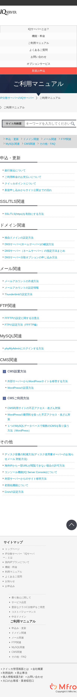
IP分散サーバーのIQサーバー (17, 97)
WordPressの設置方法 (20, 387)
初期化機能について (16, 485)
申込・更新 (12, 139)
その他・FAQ (47, 143)
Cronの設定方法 (14, 491)
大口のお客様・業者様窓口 (18, 680)
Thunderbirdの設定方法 (18, 294)
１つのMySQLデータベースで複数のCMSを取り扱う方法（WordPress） (38, 428)
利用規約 (8, 672)
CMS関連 (29, 143)
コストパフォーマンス (24, 611)
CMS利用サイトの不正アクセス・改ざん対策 (33, 408)
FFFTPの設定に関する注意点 (22, 318)
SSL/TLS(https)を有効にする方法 (24, 213)
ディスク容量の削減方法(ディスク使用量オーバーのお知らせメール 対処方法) (39, 456)
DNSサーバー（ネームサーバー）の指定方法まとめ (35, 250)
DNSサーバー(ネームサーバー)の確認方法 (29, 244)
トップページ (12, 549)
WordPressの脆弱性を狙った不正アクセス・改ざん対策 (38, 417)
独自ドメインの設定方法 (19, 237)
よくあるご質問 (38, 49)
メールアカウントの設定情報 (22, 287)
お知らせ (10, 581)
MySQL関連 (13, 143)
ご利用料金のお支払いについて (23, 176)
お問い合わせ (38, 56)
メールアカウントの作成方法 (22, 281)
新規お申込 (38, 70)
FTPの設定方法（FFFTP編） (22, 324)
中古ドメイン (19, 616)
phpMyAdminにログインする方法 (24, 348)
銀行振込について (15, 170)
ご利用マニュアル (38, 42)
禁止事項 (22, 672)
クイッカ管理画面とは (16, 668)
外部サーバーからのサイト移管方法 (26, 478)
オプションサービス (38, 63)
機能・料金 (38, 35)
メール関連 (49, 139)
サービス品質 (19, 602)
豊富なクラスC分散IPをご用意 (28, 607)
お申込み (10, 586)
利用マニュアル (13, 571)
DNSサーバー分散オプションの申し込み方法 (31, 257)
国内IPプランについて (17, 562)
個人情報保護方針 (13, 676)
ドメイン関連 (31, 139)
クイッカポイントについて (20, 183)
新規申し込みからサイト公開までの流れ (28, 190)
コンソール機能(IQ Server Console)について (31, 472)
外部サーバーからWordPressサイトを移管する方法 (37, 381)
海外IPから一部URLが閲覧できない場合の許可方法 (35, 465)
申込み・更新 (19, 628)
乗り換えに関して (21, 597)
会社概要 (38, 668)
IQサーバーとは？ (38, 29)
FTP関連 (66, 139)
